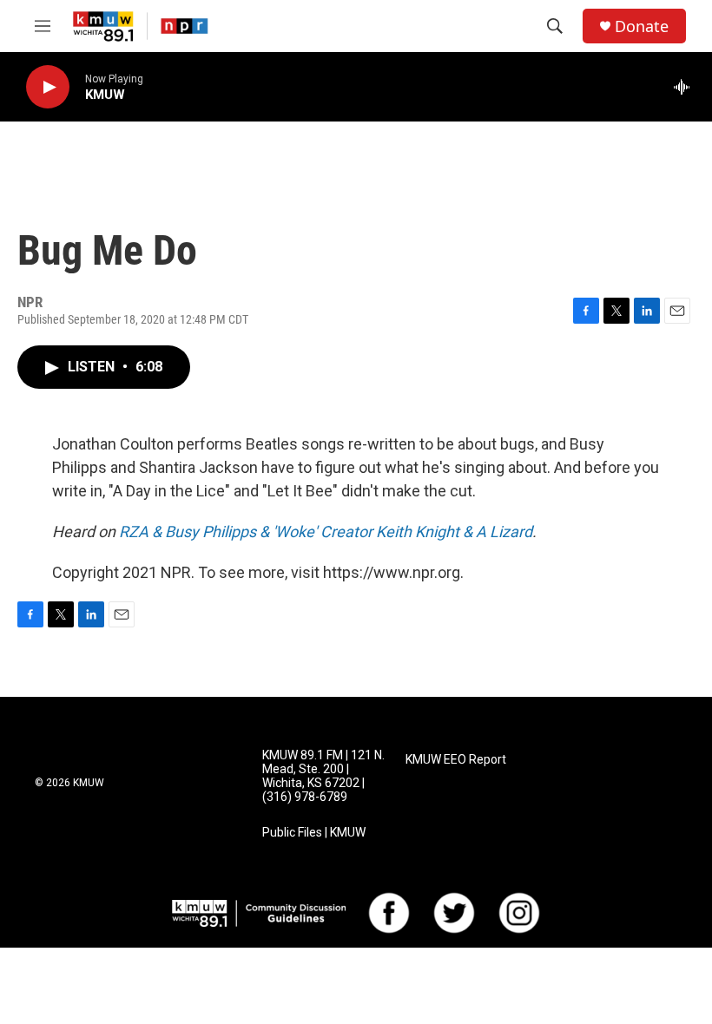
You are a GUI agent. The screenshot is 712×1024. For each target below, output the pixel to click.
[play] (48, 87)
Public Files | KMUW (314, 832)
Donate (642, 26)
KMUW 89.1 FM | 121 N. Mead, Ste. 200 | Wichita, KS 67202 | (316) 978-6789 (323, 776)
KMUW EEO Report (455, 759)
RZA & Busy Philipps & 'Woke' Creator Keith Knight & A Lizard (325, 531)
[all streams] (686, 86)
